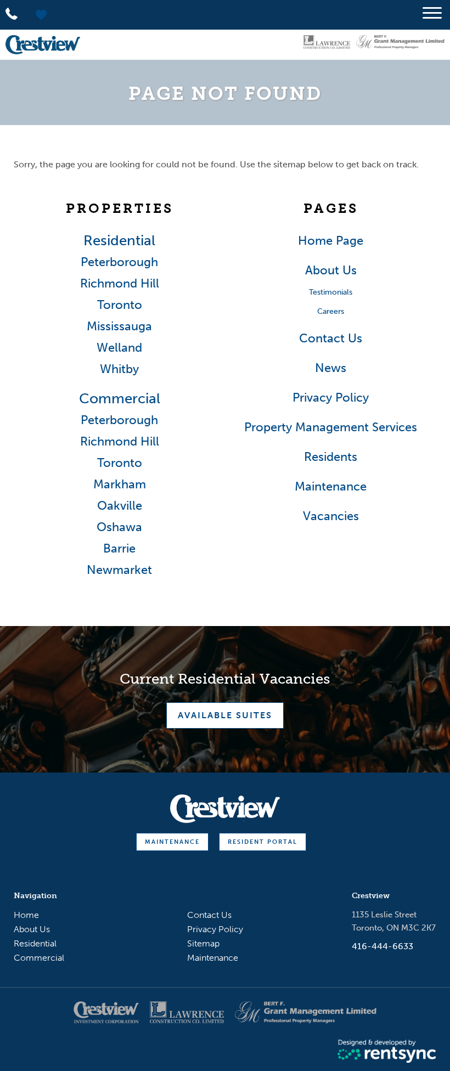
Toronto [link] (119, 305)
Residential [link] (119, 240)
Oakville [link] (119, 505)
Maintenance (172, 841)
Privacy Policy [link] (330, 397)
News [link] (330, 368)
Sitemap (203, 943)
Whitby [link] (119, 369)
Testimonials (330, 292)
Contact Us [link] (330, 338)
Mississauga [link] (119, 326)
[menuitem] (96, 915)
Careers (330, 311)
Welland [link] (119, 347)
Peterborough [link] (119, 262)
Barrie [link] (119, 548)
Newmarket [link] (119, 570)
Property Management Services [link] (330, 427)
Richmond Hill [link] (119, 283)
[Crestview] (42, 44)
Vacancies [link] (331, 516)
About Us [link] (331, 270)
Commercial (39, 957)
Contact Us (209, 915)
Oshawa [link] (119, 527)
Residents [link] (330, 457)
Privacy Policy (215, 929)
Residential (35, 943)
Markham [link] (119, 484)
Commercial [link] (119, 398)
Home (26, 915)
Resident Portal (262, 841)
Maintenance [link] (331, 486)
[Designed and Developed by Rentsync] (387, 1051)
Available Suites (225, 715)
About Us (32, 929)
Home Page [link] (330, 240)
